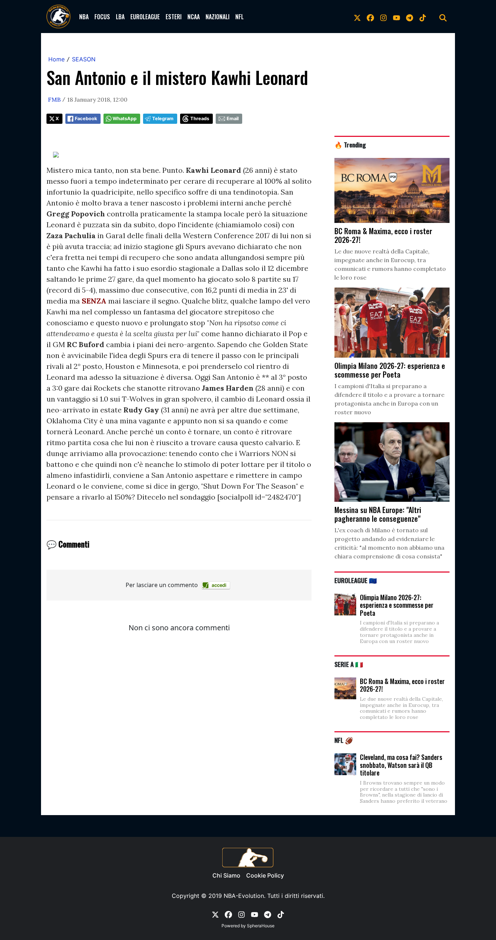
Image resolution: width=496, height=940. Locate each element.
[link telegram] (409, 16)
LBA (120, 16)
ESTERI (174, 16)
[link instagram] (383, 16)
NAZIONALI (217, 16)
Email (233, 118)
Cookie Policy (265, 875)
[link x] (357, 16)
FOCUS (102, 16)
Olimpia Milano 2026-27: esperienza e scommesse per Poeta (397, 605)
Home (56, 59)
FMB (54, 99)
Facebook (86, 118)
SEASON (83, 59)
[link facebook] (370, 16)
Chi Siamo (226, 875)
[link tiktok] (422, 16)
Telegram (163, 118)
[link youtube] (396, 16)
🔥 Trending (350, 144)
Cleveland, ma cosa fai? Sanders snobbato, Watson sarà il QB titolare (401, 764)
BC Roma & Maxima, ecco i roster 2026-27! (402, 685)
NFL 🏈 (343, 740)
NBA (84, 16)
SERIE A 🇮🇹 (348, 664)
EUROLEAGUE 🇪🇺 (355, 580)
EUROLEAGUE (145, 16)
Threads (199, 118)
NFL (239, 16)
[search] (443, 16)
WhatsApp (125, 118)
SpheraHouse (261, 925)
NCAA (193, 16)
